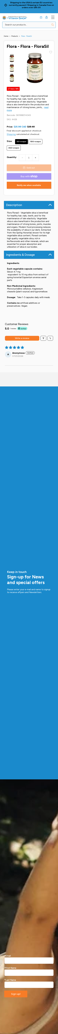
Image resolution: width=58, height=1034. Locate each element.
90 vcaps (22, 142)
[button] (41, 17)
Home (6, 36)
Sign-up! (16, 993)
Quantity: (12, 157)
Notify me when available (29, 185)
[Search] (53, 25)
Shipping (11, 134)
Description (14, 205)
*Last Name (10, 980)
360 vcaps (14, 149)
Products (14, 36)
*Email (7, 956)
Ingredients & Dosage (20, 254)
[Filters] (43, 338)
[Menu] (53, 17)
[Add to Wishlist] (51, 52)
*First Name (10, 968)
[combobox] (29, 25)
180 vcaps (36, 142)
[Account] (46, 17)
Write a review (22, 338)
